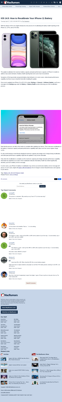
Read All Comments (31, 283)
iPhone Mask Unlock (7, 6)
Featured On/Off (4, 394)
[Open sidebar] (60, 2)
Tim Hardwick (25, 21)
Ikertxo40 (11, 232)
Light (28, 394)
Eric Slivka (16, 319)
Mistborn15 (11, 257)
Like (16, 198)
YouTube (6, 354)
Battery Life (7, 173)
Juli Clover (3, 324)
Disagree (20, 198)
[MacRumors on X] (39, 2)
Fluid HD (21, 394)
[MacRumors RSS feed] (49, 2)
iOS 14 (12, 174)
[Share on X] (55, 179)
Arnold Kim (3, 319)
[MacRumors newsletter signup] (52, 2)
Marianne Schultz (17, 335)
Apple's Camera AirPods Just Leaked (17, 365)
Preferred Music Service (49, 6)
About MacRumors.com (9, 307)
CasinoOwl (11, 223)
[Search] (57, 2)
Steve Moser (3, 346)
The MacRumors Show (42, 354)
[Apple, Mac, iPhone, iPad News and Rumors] (12, 4)
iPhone (16, 174)
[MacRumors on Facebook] (36, 2)
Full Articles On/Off (12, 394)
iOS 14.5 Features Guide (17, 173)
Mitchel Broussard (5, 330)
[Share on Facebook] (59, 179)
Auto (25, 394)
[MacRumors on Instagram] (34, 2)
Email (2, 321)
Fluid (18, 394)
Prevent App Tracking (21, 6)
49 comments (4, 179)
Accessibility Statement (5, 392)
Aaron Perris (16, 346)
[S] (4, 198)
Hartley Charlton (4, 335)
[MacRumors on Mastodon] (41, 2)
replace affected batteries (24, 167)
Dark (31, 394)
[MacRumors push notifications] (46, 2)
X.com (5, 321)
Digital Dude (12, 271)
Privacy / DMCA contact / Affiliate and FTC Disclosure (11, 390)
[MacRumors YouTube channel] (44, 2)
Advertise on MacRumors (9, 312)
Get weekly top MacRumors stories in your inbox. (31, 183)
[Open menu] (2, 2)
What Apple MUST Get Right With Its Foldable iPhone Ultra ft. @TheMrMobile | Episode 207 (49, 359)
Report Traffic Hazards (34, 6)
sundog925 (11, 193)
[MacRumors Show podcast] (31, 2)
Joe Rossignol (17, 324)
